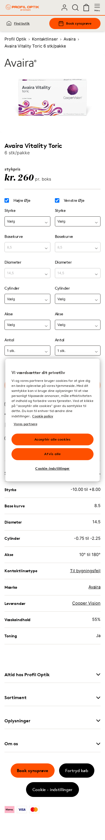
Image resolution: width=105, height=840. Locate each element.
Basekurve (13, 236)
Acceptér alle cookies (52, 439)
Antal (9, 339)
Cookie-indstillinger (52, 468)
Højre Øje (21, 200)
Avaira (94, 587)
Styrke (9, 210)
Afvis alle (52, 454)
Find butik (22, 23)
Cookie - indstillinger (52, 789)
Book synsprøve (78, 23)
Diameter (12, 262)
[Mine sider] (64, 7)
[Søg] (75, 7)
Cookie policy (42, 416)
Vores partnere (25, 424)
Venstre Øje (74, 200)
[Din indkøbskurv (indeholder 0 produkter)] (86, 7)
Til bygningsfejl (85, 570)
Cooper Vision (86, 603)
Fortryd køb (76, 770)
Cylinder (11, 288)
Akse (8, 313)
